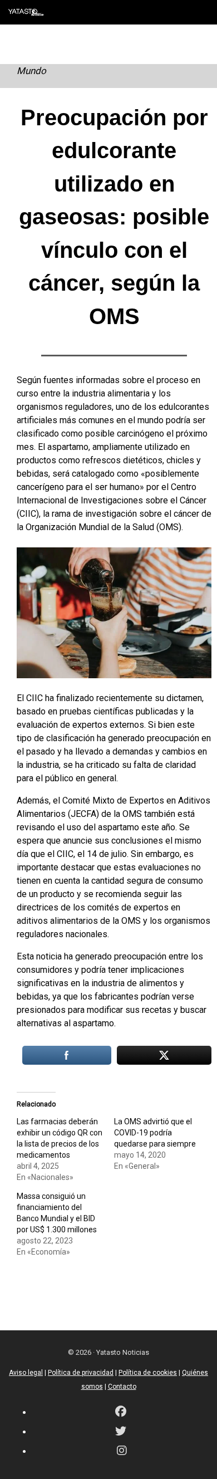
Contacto (122, 1386)
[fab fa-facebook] (120, 1412)
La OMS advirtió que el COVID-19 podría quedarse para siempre (155, 1132)
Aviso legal (26, 1373)
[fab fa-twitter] (120, 1432)
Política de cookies (148, 1373)
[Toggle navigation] (200, 12)
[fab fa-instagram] (122, 1451)
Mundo (31, 70)
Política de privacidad (81, 1373)
